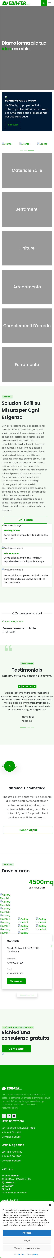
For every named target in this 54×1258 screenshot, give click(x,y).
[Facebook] (4, 1116)
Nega (27, 1240)
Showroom (16, 981)
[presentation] (51, 945)
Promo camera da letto (19, 628)
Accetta (27, 1232)
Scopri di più (28, 830)
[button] (49, 1204)
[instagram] (9, 1116)
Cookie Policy (19, 1254)
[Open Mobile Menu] (49, 3)
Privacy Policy (32, 1254)
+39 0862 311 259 (15, 962)
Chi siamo (26, 520)
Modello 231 (10, 1201)
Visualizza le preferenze (27, 1248)
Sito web (13, 124)
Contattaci (16, 1049)
